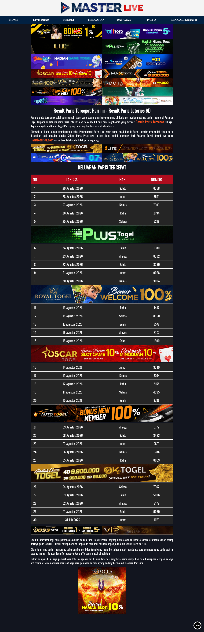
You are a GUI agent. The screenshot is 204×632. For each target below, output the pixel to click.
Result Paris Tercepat (150, 121)
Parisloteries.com (42, 140)
